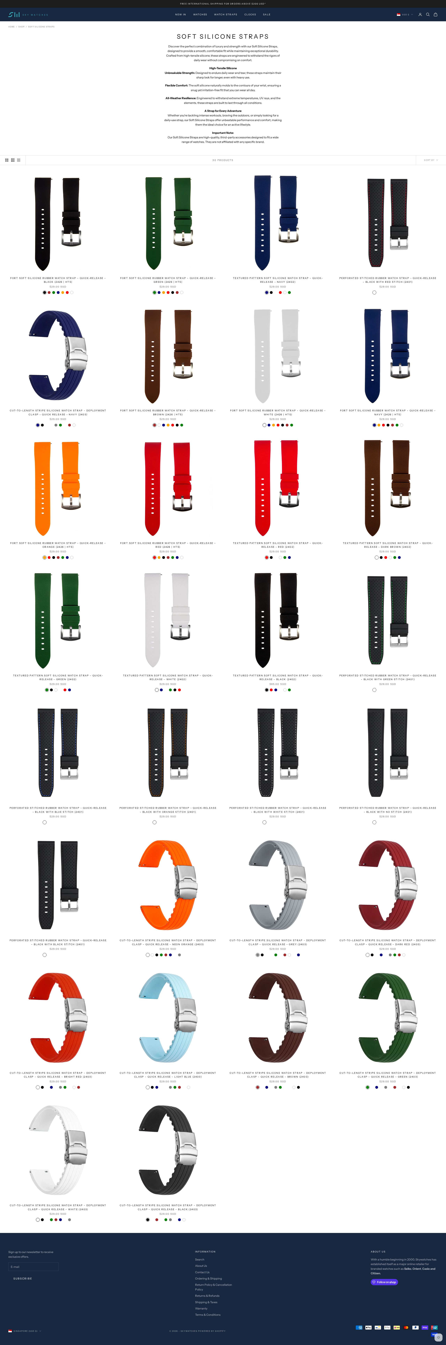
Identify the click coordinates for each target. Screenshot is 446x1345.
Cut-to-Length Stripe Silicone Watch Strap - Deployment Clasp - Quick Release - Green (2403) (388, 1074)
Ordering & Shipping (208, 1278)
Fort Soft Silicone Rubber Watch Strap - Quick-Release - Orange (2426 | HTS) (58, 545)
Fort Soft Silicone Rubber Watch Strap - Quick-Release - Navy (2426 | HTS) (388, 412)
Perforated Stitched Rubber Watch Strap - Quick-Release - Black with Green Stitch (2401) (387, 677)
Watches (200, 14)
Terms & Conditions (208, 1314)
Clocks (250, 14)
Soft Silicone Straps (41, 27)
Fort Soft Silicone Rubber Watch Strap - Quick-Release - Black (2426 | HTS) (58, 280)
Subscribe (22, 1278)
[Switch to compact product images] (18, 160)
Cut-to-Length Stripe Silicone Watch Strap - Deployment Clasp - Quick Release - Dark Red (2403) (388, 942)
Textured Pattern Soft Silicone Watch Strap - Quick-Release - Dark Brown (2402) (388, 545)
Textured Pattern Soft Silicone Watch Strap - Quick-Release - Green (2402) (58, 677)
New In (180, 14)
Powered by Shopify (212, 1331)
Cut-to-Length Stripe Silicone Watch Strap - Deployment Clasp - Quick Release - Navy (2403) (58, 412)
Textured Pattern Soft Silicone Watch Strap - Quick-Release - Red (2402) (278, 545)
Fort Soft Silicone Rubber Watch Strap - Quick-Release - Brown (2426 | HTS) (168, 412)
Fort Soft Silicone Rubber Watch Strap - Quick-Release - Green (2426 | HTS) (168, 280)
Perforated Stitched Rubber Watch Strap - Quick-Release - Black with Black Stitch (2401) (58, 942)
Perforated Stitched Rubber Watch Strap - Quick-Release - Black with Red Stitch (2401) (387, 280)
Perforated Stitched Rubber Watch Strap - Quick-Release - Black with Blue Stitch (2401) (58, 809)
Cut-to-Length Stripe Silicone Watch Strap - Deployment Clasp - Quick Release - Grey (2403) (278, 942)
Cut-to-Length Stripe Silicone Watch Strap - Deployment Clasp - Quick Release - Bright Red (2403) (58, 1074)
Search (199, 1259)
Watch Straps (225, 14)
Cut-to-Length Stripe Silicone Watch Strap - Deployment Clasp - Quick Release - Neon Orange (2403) (168, 942)
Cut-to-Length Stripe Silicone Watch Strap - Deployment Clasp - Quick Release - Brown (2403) (278, 1074)
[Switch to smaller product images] (12, 160)
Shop (21, 27)
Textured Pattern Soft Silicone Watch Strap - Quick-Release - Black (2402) (278, 677)
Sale (267, 14)
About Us (201, 1265)
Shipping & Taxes (206, 1302)
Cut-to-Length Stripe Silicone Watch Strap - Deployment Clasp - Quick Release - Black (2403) (168, 1207)
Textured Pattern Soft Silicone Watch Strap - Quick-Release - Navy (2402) (278, 280)
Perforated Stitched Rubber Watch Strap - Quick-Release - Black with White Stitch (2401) (277, 809)
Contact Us (202, 1272)
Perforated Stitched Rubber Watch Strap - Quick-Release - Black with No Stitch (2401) (387, 809)
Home (11, 27)
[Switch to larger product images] (6, 160)
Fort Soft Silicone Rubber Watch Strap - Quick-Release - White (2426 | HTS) (278, 412)
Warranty (201, 1308)
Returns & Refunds (207, 1295)
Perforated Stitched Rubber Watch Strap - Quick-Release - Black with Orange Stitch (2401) (168, 809)
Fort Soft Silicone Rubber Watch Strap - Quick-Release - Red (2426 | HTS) (168, 545)
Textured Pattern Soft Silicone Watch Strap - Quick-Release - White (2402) (168, 677)
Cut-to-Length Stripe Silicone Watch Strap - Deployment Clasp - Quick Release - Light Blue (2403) (168, 1074)
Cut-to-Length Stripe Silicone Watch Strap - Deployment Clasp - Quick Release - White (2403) (58, 1207)
